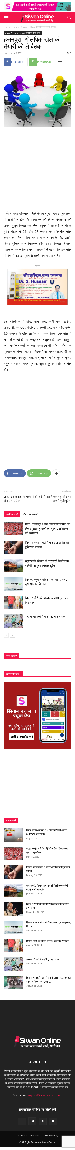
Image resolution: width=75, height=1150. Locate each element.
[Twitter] (43, 1121)
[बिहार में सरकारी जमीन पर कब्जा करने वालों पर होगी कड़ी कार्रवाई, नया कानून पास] (13, 909)
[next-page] (12, 635)
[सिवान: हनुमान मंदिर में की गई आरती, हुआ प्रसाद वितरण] (13, 584)
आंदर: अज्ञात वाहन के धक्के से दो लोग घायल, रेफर (20, 499)
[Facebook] (22, 1121)
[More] (60, 62)
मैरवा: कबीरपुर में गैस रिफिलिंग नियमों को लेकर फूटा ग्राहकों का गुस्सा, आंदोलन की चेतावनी (47, 528)
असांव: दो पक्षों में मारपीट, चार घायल (45, 616)
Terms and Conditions (28, 1135)
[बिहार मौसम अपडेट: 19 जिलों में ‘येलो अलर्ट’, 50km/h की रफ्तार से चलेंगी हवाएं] (13, 835)
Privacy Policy (51, 1135)
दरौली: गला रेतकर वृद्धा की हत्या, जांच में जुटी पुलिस (55, 499)
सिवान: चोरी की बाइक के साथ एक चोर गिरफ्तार (47, 940)
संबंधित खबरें (12, 514)
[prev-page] (6, 635)
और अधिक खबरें (30, 514)
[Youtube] (53, 1121)
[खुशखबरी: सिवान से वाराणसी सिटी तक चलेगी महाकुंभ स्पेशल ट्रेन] (13, 565)
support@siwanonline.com (45, 1095)
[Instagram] (32, 1121)
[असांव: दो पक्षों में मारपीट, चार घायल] (13, 621)
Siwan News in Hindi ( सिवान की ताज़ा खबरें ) (35, 26)
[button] (6, 17)
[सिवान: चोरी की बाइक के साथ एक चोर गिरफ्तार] (13, 602)
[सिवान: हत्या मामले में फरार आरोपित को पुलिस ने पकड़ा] (13, 547)
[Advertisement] (37, 169)
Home (7, 26)
